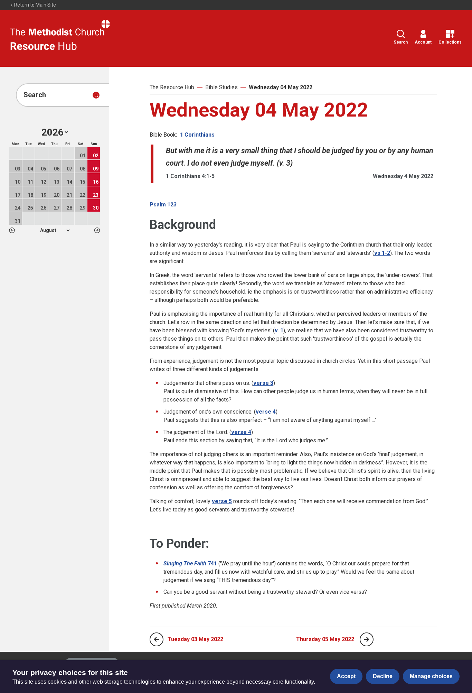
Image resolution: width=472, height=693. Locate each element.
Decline (383, 676)
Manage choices (431, 676)
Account (423, 42)
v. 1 (279, 330)
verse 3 (263, 383)
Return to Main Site (34, 5)
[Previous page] (156, 639)
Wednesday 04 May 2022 (280, 87)
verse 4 (266, 411)
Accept (346, 676)
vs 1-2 (382, 253)
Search (401, 42)
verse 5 (222, 501)
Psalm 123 (163, 204)
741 (190, 563)
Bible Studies (221, 87)
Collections (450, 42)
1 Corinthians (197, 134)
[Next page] (367, 639)
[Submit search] (96, 95)
